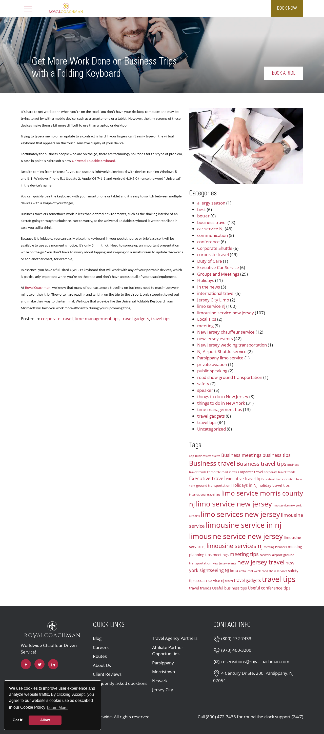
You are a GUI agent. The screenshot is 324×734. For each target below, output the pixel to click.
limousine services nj (235, 546)
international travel (215, 293)
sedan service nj (210, 580)
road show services (274, 571)
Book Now (287, 8)
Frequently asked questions (120, 683)
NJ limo (231, 570)
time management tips (97, 318)
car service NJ (210, 229)
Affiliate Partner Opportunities (167, 650)
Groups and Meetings (218, 274)
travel (229, 581)
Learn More (57, 707)
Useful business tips (229, 587)
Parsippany (163, 663)
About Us (102, 665)
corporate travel (57, 318)
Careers (101, 647)
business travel (212, 222)
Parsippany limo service (220, 358)
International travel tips (204, 494)
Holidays (205, 280)
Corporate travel (250, 472)
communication (212, 235)
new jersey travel (261, 562)
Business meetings (241, 455)
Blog (97, 638)
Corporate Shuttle (214, 248)
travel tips (160, 318)
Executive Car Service (218, 267)
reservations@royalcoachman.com (255, 661)
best (201, 209)
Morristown (163, 672)
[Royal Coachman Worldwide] (66, 8)
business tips (276, 455)
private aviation (212, 364)
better (203, 216)
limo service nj (211, 306)
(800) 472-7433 (236, 638)
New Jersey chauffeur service (226, 332)
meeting (205, 326)
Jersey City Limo (213, 300)
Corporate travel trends (279, 472)
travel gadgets (135, 318)
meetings (221, 554)
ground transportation (213, 485)
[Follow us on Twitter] (39, 664)
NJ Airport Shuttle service (222, 351)
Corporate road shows (222, 472)
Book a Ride (283, 73)
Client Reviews (107, 674)
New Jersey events (224, 563)
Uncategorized (211, 429)
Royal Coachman (37, 288)
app (191, 456)
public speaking (212, 371)
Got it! (18, 720)
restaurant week (250, 571)
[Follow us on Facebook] (26, 664)
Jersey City (162, 689)
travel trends (200, 587)
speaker (205, 390)
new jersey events (215, 338)
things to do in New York (221, 403)
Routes (100, 656)
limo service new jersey (234, 503)
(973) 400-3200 (236, 650)
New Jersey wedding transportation (232, 345)
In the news (208, 287)
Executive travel (207, 478)
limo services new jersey (240, 514)
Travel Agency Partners (174, 638)
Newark (160, 681)
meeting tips (244, 554)
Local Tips (206, 319)
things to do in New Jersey (222, 396)
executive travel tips (245, 478)
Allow (45, 720)
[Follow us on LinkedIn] (53, 664)
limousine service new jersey (225, 313)
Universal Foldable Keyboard (93, 161)
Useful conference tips (269, 588)
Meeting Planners (275, 547)
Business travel (212, 463)
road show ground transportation (229, 377)
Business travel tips (261, 463)
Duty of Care (209, 261)
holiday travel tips (274, 485)
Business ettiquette (207, 456)
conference (208, 241)
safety (203, 383)
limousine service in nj (243, 525)
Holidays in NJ (244, 485)
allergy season (211, 203)
